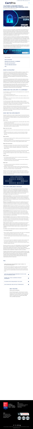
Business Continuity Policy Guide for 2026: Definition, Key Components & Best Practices (15, 343)
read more (5, 347)
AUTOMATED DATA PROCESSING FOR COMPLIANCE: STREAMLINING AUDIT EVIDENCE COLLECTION (16, 368)
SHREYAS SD (6, 8)
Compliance (14, 8)
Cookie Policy (11, 426)
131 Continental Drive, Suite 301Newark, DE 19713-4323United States (22, 405)
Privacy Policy (6, 426)
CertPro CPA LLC (20, 403)
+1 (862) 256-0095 (19, 0)
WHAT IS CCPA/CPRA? (8, 59)
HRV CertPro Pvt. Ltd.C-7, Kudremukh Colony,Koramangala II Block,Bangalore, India (7, 415)
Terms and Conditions (18, 426)
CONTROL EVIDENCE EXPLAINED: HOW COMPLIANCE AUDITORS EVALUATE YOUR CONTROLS (15, 318)
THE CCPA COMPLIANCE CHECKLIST (10, 64)
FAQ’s (6, 66)
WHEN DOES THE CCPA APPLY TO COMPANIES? (12, 61)
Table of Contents (7, 57)
